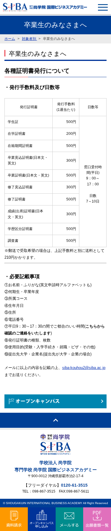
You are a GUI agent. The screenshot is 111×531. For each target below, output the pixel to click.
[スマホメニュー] (103, 7)
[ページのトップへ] (55, 420)
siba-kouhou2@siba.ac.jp (83, 367)
